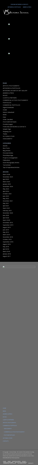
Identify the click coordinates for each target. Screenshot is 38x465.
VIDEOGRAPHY (7, 139)
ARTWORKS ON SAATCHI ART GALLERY (15, 90)
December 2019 (8, 222)
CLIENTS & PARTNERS (10, 98)
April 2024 (6, 191)
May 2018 (6, 246)
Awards (5, 146)
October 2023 (7, 194)
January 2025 (7, 184)
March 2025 (6, 182)
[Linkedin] (18, 1)
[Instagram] (16, 1)
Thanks (5, 134)
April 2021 (6, 206)
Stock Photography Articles (11, 162)
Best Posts (6, 148)
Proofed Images (8, 124)
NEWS (5, 114)
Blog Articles (6, 150)
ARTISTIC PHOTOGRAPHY (11, 86)
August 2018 (7, 244)
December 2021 (8, 201)
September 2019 (8, 225)
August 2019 (7, 227)
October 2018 (7, 239)
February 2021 (7, 210)
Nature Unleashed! (8, 112)
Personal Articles (8, 153)
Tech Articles (7, 165)
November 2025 (8, 177)
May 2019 (6, 232)
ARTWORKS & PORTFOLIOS (14, 7)
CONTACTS (6, 441)
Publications (6, 160)
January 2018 (7, 254)
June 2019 (6, 230)
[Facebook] (23, 1)
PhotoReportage (8, 155)
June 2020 (6, 215)
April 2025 (6, 179)
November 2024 (8, 186)
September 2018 (8, 242)
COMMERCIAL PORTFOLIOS (11, 105)
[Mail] (21, 1)
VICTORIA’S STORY (9, 136)
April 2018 (6, 249)
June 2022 (6, 196)
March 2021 (6, 208)
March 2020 (6, 220)
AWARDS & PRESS (27, 7)
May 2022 (6, 198)
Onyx (4, 117)
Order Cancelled (8, 119)
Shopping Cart (7, 131)
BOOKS (5, 95)
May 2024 (6, 189)
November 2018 (8, 237)
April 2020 (6, 218)
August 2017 (7, 256)
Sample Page (7, 129)
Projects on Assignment (10, 158)
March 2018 (6, 251)
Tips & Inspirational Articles (11, 167)
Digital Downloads (8, 107)
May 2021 (6, 203)
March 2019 (6, 234)
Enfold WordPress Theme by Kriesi (11, 457)
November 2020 (8, 213)
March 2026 (6, 174)
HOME (5, 110)
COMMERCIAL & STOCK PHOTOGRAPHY (14, 432)
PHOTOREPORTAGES (9, 122)
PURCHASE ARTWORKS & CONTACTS (19, 4)
